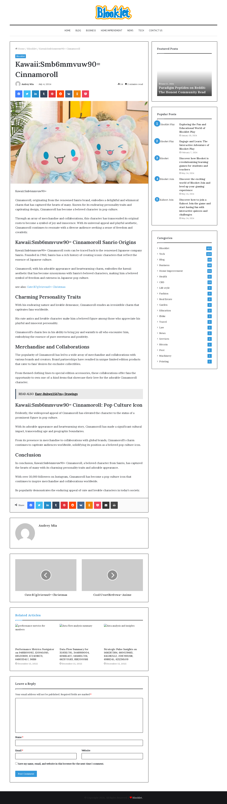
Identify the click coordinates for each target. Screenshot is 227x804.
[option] (184, 76)
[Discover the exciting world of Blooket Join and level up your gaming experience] (167, 184)
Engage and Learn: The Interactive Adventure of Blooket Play (194, 145)
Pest (162, 350)
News (130, 30)
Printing (164, 361)
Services (164, 338)
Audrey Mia (28, 84)
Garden (163, 304)
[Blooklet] (113, 12)
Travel (163, 321)
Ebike (162, 316)
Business (91, 30)
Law (161, 327)
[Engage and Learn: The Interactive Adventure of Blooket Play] (167, 146)
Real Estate (165, 299)
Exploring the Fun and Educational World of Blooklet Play (192, 128)
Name (19, 737)
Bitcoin (163, 344)
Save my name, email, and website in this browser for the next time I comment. (61, 763)
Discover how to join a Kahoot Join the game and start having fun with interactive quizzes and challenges (195, 207)
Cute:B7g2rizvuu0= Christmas (46, 287)
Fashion (163, 293)
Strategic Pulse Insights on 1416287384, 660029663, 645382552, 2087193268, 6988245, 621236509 (120, 654)
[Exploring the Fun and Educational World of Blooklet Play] (167, 129)
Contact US (155, 30)
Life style (164, 287)
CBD (161, 282)
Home (68, 30)
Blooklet (32, 48)
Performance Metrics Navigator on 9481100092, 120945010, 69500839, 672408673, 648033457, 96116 (34, 654)
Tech (141, 30)
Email (19, 750)
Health (163, 276)
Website (86, 750)
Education (165, 310)
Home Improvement (111, 30)
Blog (78, 30)
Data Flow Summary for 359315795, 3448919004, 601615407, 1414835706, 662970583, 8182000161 (75, 654)
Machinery (165, 355)
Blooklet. (137, 797)
